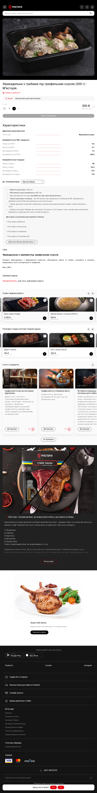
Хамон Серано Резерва (12, 314)
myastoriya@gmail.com (13, 747)
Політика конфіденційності (14, 731)
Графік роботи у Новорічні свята (55, 391)
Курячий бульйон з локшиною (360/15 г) (64, 314)
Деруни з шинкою (10, 350)
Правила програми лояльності (15, 734)
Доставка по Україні (12, 720)
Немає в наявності (48, 116)
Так (53, 787)
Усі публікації (48, 439)
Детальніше (12, 429)
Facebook (9, 665)
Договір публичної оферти (14, 727)
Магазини (8, 713)
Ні (61, 787)
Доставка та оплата (12, 716)
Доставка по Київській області (15, 724)
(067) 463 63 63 (50, 770)
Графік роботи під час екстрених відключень (19, 392)
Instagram (88, 665)
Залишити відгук (39, 632)
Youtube (48, 665)
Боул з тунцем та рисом (59, 350)
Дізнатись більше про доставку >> (21, 242)
